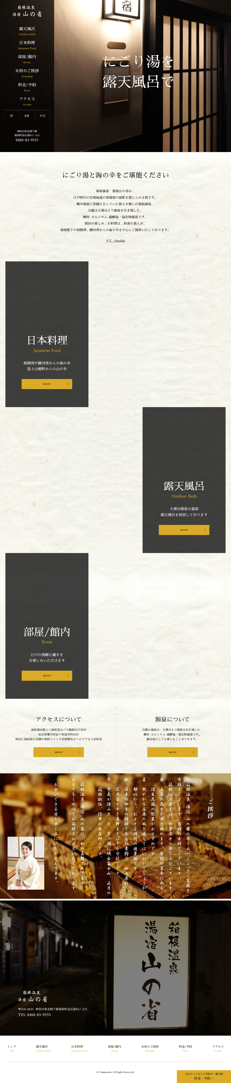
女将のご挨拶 (27, 73)
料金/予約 (27, 87)
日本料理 (27, 45)
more (47, 383)
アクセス (27, 101)
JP (11, 116)
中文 (42, 116)
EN (27, 116)
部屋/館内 (27, 59)
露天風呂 (27, 31)
